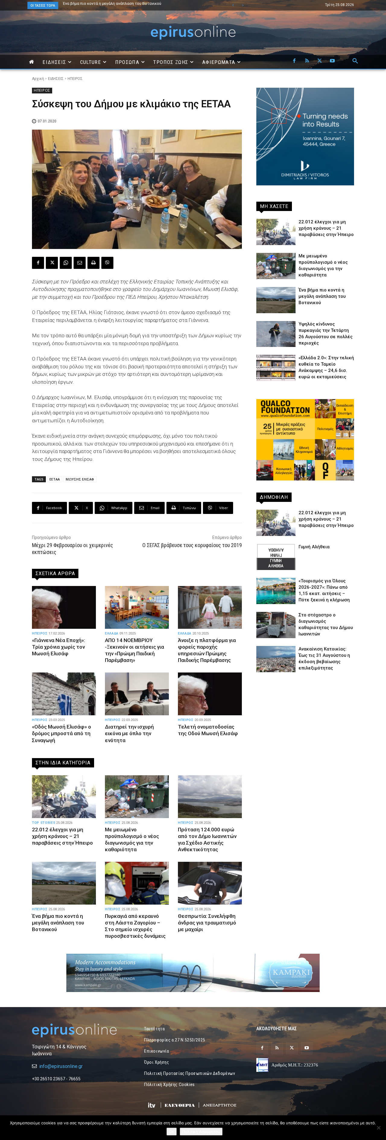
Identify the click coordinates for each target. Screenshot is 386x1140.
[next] (242, 5)
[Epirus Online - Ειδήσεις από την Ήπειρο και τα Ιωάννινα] (81, 1030)
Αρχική (38, 79)
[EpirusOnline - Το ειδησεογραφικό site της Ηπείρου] (193, 33)
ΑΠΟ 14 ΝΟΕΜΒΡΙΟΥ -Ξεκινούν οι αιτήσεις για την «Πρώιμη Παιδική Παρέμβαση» (134, 650)
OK (171, 1131)
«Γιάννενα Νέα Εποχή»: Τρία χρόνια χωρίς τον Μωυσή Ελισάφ (58, 647)
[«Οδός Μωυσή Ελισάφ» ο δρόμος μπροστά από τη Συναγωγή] (64, 693)
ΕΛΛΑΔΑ (112, 633)
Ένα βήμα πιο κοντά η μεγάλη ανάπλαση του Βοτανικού (58, 922)
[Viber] (107, 263)
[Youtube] (332, 61)
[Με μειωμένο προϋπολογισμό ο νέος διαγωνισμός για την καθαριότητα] (137, 796)
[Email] (80, 263)
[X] (319, 61)
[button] (355, 61)
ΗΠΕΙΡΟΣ (75, 79)
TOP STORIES (43, 822)
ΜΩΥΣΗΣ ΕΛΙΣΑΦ (80, 479)
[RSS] (307, 61)
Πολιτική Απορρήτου (201, 1131)
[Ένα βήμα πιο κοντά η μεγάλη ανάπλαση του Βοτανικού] (64, 883)
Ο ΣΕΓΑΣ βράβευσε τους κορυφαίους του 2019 (192, 545)
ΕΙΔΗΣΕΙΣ (56, 79)
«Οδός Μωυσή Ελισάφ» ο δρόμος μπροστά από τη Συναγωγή (61, 733)
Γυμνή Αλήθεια (314, 547)
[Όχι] (378, 1128)
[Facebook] (294, 61)
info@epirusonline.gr (61, 1066)
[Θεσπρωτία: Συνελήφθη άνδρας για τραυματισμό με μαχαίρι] (210, 883)
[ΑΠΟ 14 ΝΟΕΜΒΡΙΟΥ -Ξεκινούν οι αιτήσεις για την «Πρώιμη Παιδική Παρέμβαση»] (137, 607)
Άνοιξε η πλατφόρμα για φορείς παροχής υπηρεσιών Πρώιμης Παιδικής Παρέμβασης (207, 650)
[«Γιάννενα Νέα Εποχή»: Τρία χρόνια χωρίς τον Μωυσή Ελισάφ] (64, 607)
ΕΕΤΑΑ (54, 479)
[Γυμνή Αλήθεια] (276, 557)
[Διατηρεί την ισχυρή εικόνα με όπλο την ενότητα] (137, 693)
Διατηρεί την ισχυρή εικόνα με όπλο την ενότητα (129, 733)
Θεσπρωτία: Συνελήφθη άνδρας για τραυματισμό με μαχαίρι (207, 922)
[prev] (233, 5)
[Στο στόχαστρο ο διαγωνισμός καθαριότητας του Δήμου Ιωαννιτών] (276, 625)
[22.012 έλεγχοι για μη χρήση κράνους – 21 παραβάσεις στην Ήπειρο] (64, 796)
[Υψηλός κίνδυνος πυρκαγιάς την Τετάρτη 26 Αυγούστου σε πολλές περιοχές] (276, 334)
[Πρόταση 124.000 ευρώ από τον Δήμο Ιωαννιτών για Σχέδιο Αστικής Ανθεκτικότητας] (210, 796)
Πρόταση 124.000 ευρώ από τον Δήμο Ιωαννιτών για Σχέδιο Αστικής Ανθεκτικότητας (124, 5)
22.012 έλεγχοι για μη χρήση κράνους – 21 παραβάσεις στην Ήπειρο (126, 3)
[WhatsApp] (66, 263)
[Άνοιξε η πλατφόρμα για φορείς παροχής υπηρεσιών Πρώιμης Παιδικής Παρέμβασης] (210, 607)
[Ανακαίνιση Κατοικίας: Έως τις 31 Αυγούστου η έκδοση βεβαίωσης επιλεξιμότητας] (276, 659)
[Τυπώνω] (93, 263)
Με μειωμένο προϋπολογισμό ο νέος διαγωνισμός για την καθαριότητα (132, 839)
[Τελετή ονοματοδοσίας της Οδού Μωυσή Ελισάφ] (210, 693)
